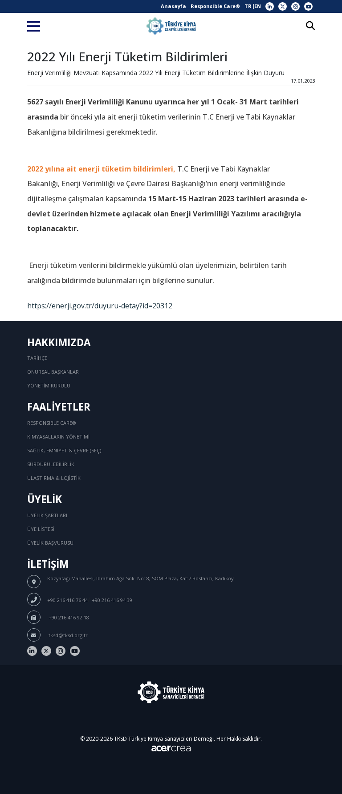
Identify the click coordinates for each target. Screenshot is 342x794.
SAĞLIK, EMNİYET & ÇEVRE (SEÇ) (64, 450)
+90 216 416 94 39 (112, 600)
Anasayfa (173, 6)
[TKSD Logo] (171, 26)
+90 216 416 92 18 (68, 617)
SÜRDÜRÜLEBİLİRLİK (50, 464)
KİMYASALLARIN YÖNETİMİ (58, 436)
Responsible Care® (215, 6)
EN (257, 6)
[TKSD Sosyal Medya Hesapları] (269, 6)
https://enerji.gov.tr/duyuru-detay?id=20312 (99, 306)
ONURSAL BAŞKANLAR (53, 371)
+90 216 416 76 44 (67, 600)
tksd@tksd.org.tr (67, 635)
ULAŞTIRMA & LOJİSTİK (54, 478)
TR (248, 6)
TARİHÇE (37, 358)
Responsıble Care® (51, 422)
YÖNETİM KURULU (48, 385)
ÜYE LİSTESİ (40, 529)
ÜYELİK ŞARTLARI (47, 515)
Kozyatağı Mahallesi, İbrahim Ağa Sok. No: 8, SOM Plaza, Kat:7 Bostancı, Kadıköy (140, 578)
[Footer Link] (32, 651)
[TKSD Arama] (310, 26)
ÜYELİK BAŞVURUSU (50, 542)
